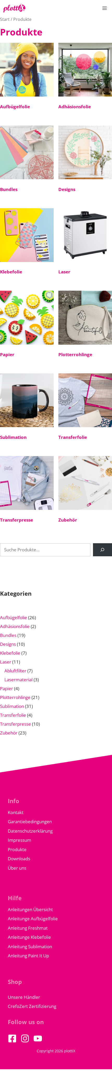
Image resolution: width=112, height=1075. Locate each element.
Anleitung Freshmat (28, 928)
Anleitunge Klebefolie (29, 937)
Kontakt (15, 812)
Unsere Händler (24, 997)
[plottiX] (14, 8)
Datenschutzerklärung (30, 831)
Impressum (19, 840)
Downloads (19, 859)
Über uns (17, 868)
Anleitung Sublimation (30, 946)
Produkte (17, 849)
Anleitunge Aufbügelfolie (33, 919)
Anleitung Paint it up (28, 956)
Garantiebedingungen (30, 822)
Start (5, 19)
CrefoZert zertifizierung (32, 1006)
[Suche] (102, 550)
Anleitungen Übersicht (30, 909)
